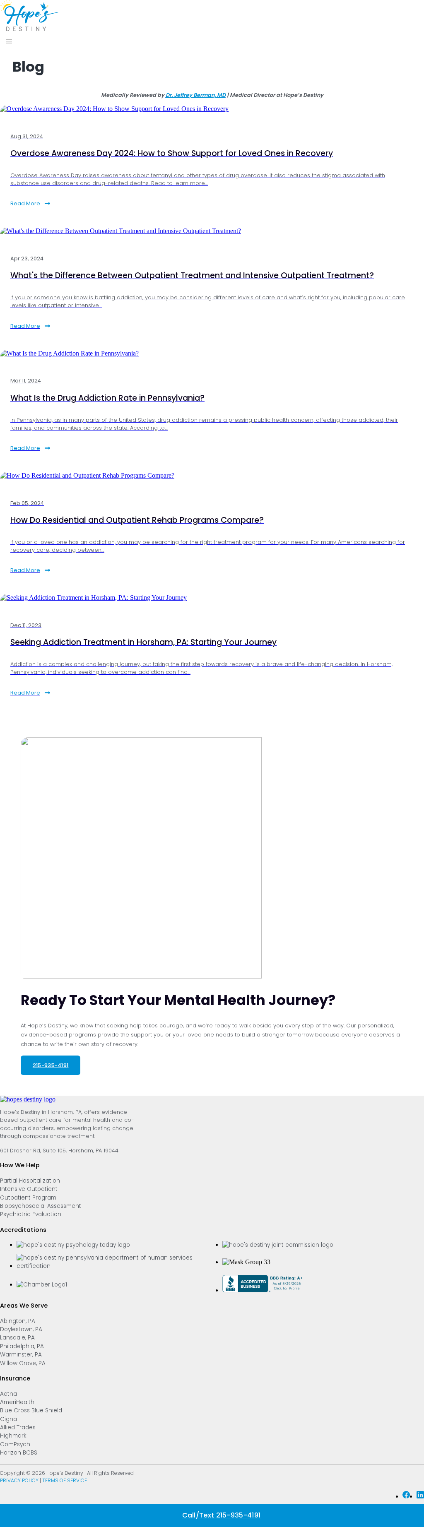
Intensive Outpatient (29, 1189)
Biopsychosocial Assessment (40, 1206)
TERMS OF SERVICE (64, 1480)
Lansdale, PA (17, 1338)
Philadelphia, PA (22, 1346)
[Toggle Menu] (9, 41)
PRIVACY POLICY (19, 1480)
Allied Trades (18, 1427)
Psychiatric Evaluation (30, 1214)
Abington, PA (17, 1321)
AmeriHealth (17, 1402)
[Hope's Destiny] (29, 29)
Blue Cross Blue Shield (31, 1410)
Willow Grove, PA (23, 1363)
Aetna (8, 1394)
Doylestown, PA (21, 1329)
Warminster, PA (21, 1355)
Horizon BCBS (18, 1453)
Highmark (13, 1436)
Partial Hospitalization (30, 1181)
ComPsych (15, 1444)
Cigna (8, 1419)
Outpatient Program (28, 1198)
